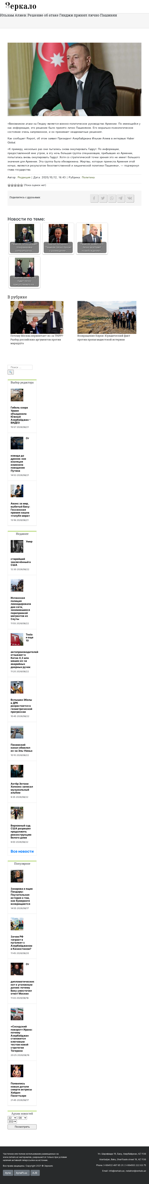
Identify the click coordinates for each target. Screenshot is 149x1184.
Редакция (24, 177)
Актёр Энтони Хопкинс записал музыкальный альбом (22, 788)
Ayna (8, 1172)
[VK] (130, 198)
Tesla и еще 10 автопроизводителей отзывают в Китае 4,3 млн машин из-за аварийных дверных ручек (24, 651)
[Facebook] (94, 198)
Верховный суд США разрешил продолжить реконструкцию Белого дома (21, 831)
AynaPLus (21, 1172)
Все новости (22, 851)
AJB (34, 1172)
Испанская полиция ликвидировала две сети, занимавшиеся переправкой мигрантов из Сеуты (21, 608)
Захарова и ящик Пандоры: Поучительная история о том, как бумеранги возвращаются (22, 896)
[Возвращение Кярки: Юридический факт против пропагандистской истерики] (106, 317)
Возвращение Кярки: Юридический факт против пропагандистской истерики (103, 337)
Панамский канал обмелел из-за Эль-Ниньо (21, 747)
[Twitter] (103, 198)
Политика (88, 177)
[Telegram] (121, 198)
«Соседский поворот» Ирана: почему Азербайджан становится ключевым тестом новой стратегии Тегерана (21, 1038)
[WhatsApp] (112, 198)
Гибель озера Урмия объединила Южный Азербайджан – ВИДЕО (21, 415)
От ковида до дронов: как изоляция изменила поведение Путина (20, 454)
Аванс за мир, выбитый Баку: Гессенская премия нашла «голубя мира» (20, 509)
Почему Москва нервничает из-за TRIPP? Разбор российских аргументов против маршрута (36, 339)
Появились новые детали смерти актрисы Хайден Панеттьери (21, 1089)
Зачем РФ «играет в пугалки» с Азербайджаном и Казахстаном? (21, 942)
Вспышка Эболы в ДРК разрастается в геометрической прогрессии (21, 705)
